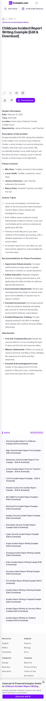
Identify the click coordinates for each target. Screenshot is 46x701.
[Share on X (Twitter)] (10, 93)
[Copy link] (4, 93)
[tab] (11, 8)
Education (6, 671)
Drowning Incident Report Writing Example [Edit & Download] (23, 554)
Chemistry (6, 652)
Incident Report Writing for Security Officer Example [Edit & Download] (23, 610)
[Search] (36, 3)
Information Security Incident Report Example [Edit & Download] (21, 526)
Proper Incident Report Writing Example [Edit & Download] (22, 544)
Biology (27, 648)
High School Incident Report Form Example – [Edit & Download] (24, 451)
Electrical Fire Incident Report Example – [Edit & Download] (22, 507)
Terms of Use (30, 671)
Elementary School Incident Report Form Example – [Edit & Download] (22, 461)
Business (6, 667)
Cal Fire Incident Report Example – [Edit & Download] (23, 479)
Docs (11, 19)
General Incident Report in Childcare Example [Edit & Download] (21, 442)
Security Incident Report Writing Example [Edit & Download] (23, 572)
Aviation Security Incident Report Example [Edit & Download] (23, 517)
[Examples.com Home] (18, 3)
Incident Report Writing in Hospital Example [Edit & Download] (23, 600)
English (5, 643)
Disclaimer (29, 676)
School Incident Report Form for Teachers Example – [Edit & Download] (23, 470)
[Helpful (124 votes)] (5, 100)
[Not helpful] (11, 100)
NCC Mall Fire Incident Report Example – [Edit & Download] (22, 498)
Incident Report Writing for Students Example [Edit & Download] (21, 619)
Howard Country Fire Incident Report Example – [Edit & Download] (21, 489)
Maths (5, 648)
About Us (28, 663)
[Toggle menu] (5, 3)
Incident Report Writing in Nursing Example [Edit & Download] (23, 591)
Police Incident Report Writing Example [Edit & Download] (24, 563)
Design (5, 663)
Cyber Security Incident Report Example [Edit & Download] (22, 535)
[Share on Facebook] (16, 93)
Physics (27, 643)
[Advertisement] (23, 64)
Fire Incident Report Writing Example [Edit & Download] (24, 582)
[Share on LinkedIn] (22, 93)
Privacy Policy (30, 667)
